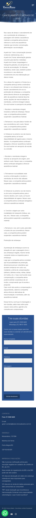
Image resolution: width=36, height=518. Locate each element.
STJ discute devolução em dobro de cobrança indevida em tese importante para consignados (18, 478)
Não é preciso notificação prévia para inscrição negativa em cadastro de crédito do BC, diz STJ (17, 464)
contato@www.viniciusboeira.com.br (18, 424)
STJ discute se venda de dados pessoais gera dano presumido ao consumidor (18, 485)
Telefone (7, 357)
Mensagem (8, 366)
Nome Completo (9, 339)
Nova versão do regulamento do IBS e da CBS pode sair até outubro (17, 471)
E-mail (6, 348)
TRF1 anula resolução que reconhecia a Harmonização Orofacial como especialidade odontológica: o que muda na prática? (17, 492)
